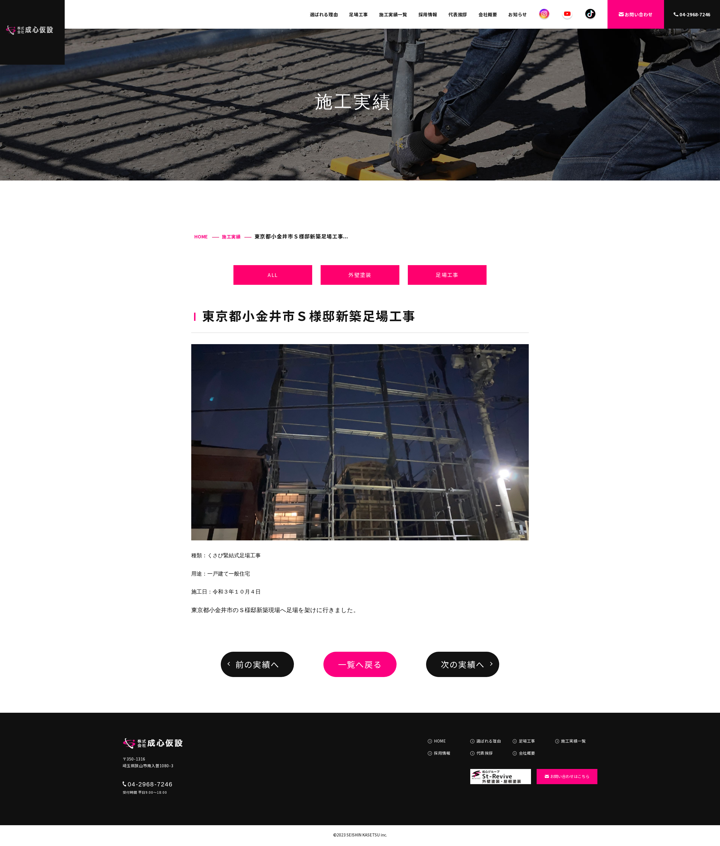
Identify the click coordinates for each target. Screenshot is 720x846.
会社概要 (487, 14)
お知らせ (517, 14)
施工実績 (231, 236)
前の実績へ (257, 664)
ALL (273, 274)
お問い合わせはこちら (570, 776)
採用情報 (427, 14)
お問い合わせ (639, 14)
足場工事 (358, 14)
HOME (201, 236)
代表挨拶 (457, 14)
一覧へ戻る (360, 664)
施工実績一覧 (393, 14)
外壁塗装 (360, 274)
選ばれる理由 (324, 14)
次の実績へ (463, 664)
